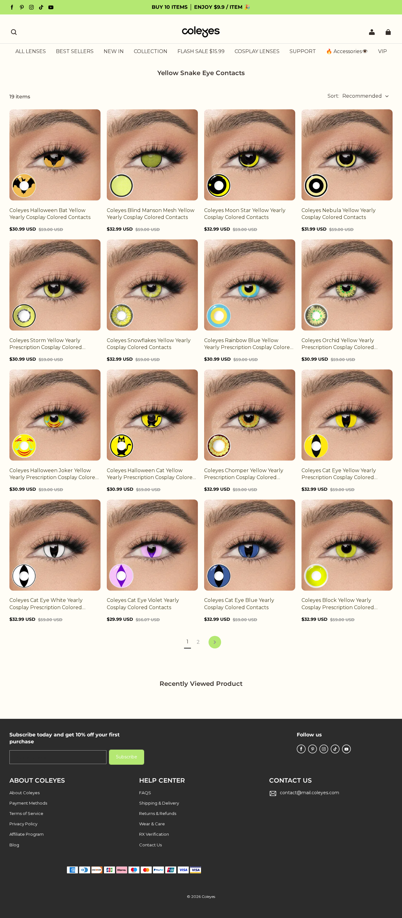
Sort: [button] (355, 96)
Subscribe (126, 757)
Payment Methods (28, 803)
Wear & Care (152, 823)
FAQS (145, 792)
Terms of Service (26, 813)
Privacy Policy (23, 823)
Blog (14, 844)
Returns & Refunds (157, 813)
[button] (13, 32)
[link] (150, 52)
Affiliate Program (26, 834)
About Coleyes (24, 792)
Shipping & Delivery (159, 803)
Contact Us (150, 844)
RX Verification (154, 834)
